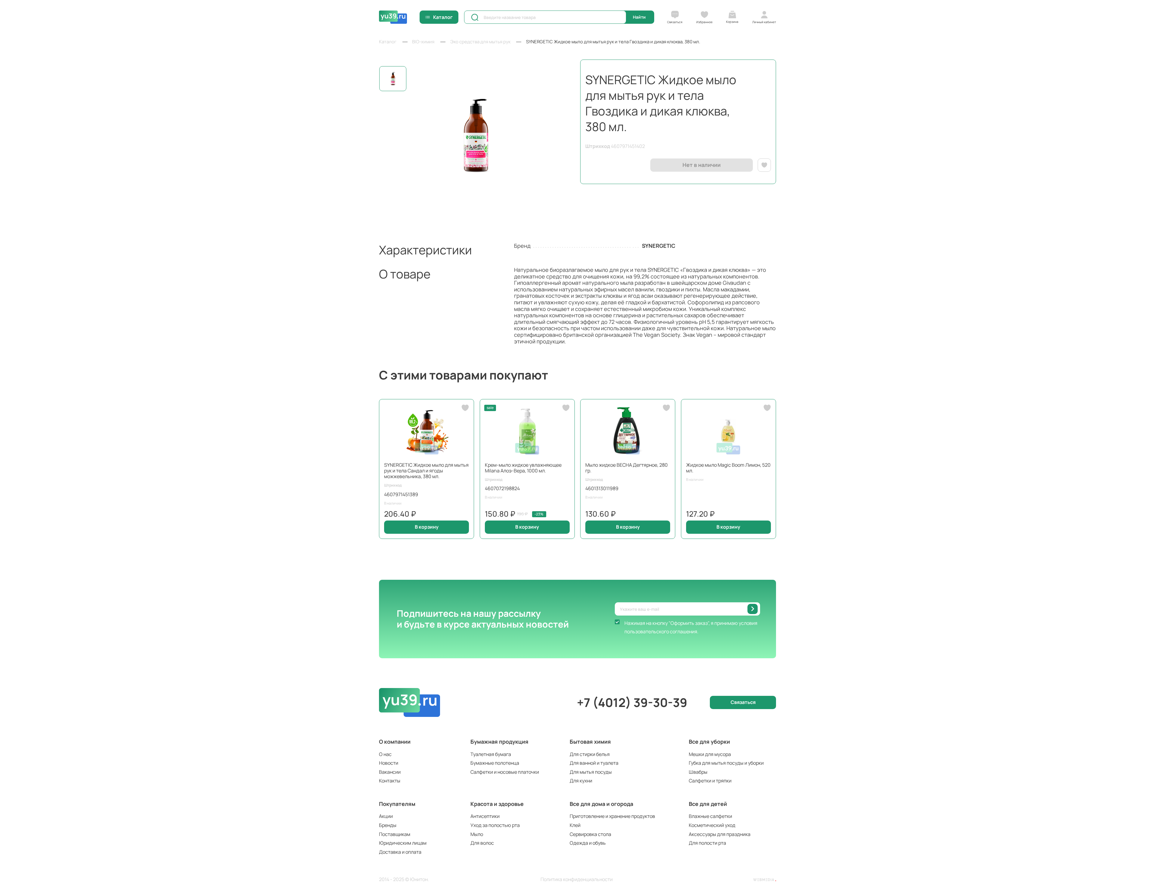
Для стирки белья (590, 754)
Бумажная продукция (499, 741)
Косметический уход (712, 825)
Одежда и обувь (588, 843)
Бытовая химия (590, 741)
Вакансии (390, 772)
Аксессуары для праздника (719, 834)
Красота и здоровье (497, 803)
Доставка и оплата (400, 852)
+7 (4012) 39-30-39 (632, 702)
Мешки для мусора (710, 754)
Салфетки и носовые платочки (504, 772)
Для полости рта (707, 843)
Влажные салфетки (710, 816)
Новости (388, 763)
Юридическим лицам (403, 843)
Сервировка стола (590, 834)
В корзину (427, 527)
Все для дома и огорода (601, 803)
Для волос (482, 843)
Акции (386, 816)
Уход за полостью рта (495, 825)
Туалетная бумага (490, 754)
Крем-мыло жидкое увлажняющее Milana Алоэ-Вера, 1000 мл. (523, 468)
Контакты (389, 780)
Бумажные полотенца (494, 763)
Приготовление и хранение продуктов (612, 816)
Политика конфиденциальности (577, 879)
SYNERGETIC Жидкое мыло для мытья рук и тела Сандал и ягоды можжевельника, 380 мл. (426, 471)
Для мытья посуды (591, 772)
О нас (385, 754)
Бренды (387, 825)
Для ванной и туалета (594, 763)
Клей (575, 825)
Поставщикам (394, 834)
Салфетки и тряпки (710, 780)
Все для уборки (709, 741)
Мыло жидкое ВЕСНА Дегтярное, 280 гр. (626, 468)
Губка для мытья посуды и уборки (726, 763)
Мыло (476, 834)
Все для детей (708, 803)
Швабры (698, 772)
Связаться (743, 702)
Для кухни (581, 780)
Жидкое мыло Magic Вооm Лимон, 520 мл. (728, 468)
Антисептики (485, 816)
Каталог (443, 17)
